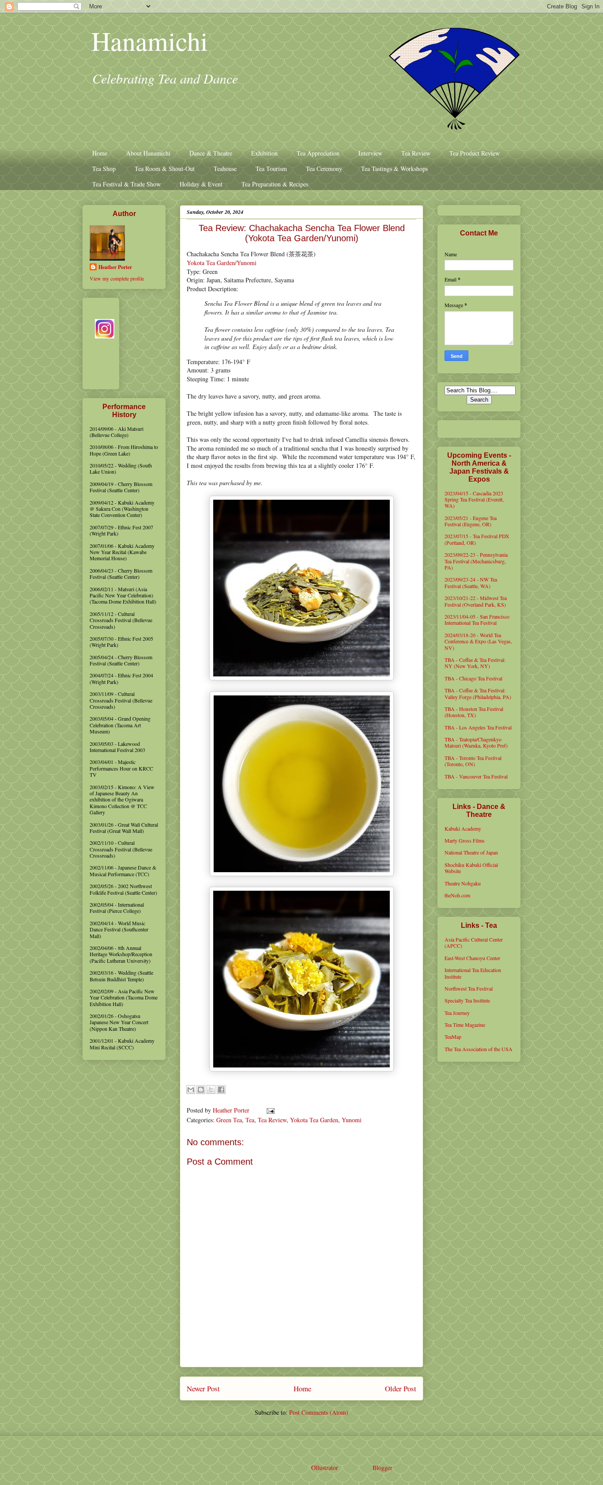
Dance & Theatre (210, 153)
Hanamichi (149, 40)
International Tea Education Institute (473, 973)
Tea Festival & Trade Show (126, 184)
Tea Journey (457, 1012)
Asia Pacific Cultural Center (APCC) (474, 942)
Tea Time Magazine (465, 1024)
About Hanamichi (148, 153)
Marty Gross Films (465, 840)
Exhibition (264, 153)
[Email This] (190, 1089)
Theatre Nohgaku (463, 883)
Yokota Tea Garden (314, 1120)
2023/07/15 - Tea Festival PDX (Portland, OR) (477, 539)
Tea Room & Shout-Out (165, 168)
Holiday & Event (201, 184)
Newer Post (203, 1388)
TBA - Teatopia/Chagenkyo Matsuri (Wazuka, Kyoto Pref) (476, 742)
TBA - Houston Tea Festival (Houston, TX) (474, 711)
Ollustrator (324, 1467)
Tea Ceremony (324, 168)
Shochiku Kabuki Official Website (471, 867)
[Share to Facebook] (221, 1089)
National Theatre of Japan (471, 852)
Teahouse (225, 168)
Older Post (400, 1388)
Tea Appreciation (318, 153)
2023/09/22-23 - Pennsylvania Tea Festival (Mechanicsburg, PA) (476, 561)
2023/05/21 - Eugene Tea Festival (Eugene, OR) (471, 521)
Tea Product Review (474, 153)
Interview (370, 153)
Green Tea (229, 1120)
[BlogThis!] (200, 1089)
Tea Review (415, 153)
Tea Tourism (271, 168)
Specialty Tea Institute (467, 1000)
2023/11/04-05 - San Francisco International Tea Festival (477, 619)
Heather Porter (232, 1110)
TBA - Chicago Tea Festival (473, 678)
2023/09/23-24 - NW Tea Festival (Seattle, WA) (471, 582)
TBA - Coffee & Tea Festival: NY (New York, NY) (475, 662)
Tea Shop (104, 168)
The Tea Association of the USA (479, 1048)
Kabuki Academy (463, 828)
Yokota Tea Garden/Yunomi (221, 262)
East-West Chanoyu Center (472, 957)
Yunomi (352, 1120)
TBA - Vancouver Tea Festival (476, 776)
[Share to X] (211, 1089)
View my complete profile (117, 278)
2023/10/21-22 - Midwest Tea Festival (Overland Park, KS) (476, 601)
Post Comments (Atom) (318, 1412)
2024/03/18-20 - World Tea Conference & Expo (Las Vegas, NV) (478, 641)
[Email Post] (269, 1110)
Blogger (382, 1467)
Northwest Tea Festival (469, 988)
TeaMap (453, 1036)
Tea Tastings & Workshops (394, 168)
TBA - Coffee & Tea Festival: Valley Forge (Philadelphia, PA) (478, 693)
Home (99, 153)
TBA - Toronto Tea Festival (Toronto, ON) (473, 760)
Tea (249, 1120)
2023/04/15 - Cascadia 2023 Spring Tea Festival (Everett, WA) (474, 499)
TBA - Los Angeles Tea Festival (478, 727)
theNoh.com (457, 895)
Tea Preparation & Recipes (274, 184)
